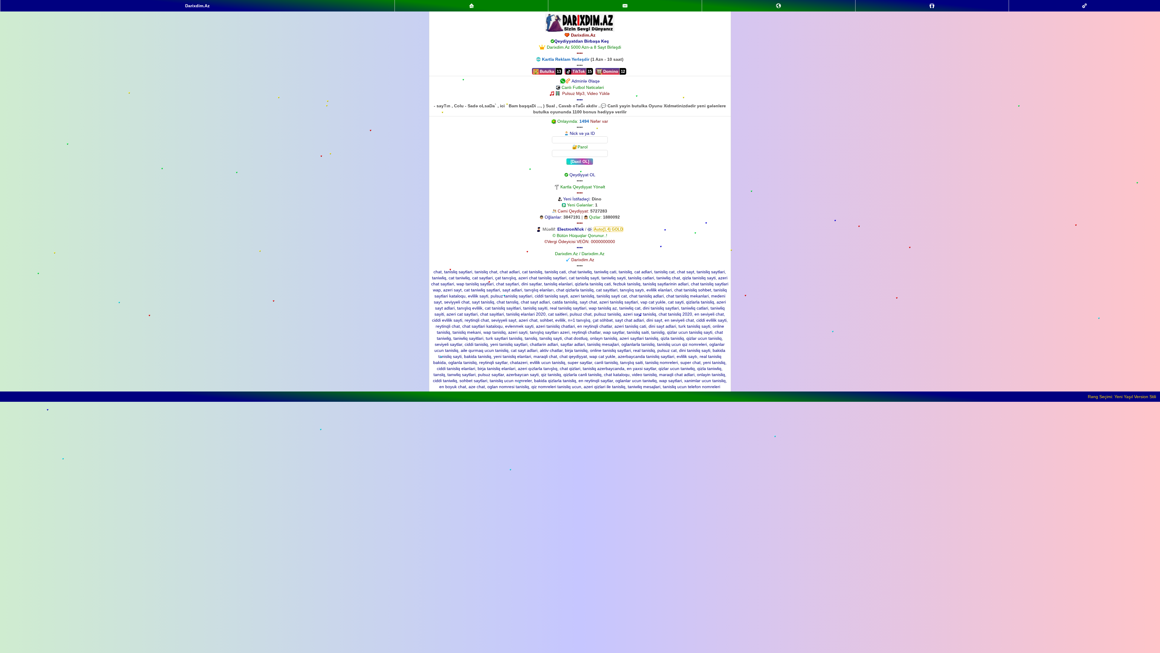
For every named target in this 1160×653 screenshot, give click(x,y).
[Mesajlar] (624, 5)
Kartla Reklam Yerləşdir (565, 59)
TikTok (578, 71)
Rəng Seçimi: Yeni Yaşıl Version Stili (1122, 396)
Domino (610, 71)
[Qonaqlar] (932, 5)
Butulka (546, 71)
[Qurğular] (1084, 5)
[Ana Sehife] (471, 5)
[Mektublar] (778, 5)
